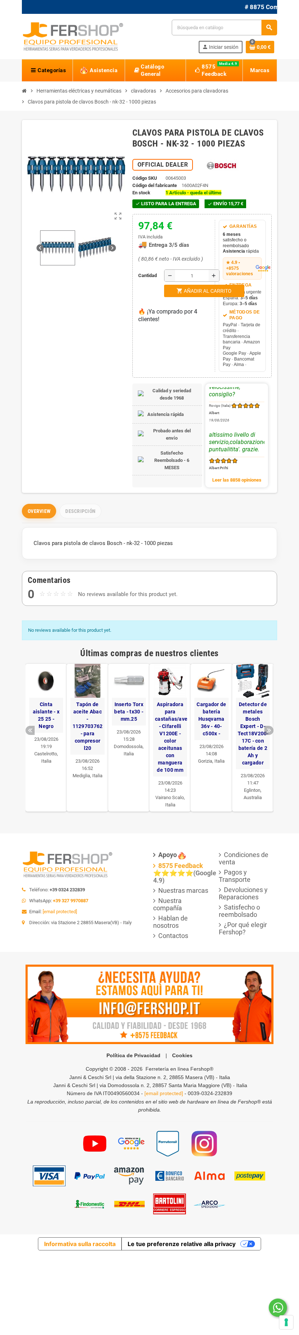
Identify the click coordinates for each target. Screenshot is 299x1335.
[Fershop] (73, 36)
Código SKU (144, 178)
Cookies (182, 1055)
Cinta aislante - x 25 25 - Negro (46, 715)
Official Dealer (162, 164)
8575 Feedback (180, 865)
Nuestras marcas (183, 890)
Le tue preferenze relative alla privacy (182, 1244)
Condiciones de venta (243, 858)
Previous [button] (30, 730)
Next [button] (268, 730)
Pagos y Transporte (235, 875)
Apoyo (167, 855)
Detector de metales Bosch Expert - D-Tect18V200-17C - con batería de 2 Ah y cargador (253, 733)
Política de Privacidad (133, 1055)
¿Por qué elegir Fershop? (243, 928)
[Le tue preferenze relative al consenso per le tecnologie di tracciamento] (286, 1322)
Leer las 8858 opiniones (236, 480)
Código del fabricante (154, 185)
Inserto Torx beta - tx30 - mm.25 (128, 711)
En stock (141, 192)
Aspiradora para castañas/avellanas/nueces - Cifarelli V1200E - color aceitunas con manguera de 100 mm (170, 737)
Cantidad (140, 275)
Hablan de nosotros (170, 921)
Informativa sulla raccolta (80, 1244)
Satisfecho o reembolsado (239, 910)
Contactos (173, 935)
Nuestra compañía (167, 904)
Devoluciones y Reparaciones (243, 893)
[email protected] (60, 911)
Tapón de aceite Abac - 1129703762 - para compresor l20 (87, 726)
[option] (46, 737)
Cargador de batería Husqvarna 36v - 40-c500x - (211, 718)
